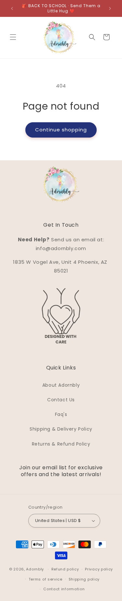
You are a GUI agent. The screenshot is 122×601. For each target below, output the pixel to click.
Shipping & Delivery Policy (61, 429)
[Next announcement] (110, 8)
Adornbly (35, 569)
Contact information (64, 589)
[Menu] (13, 37)
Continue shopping (61, 129)
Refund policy (65, 569)
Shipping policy (84, 579)
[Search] (92, 37)
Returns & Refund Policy (61, 444)
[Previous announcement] (12, 8)
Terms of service (45, 579)
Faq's (61, 414)
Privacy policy (99, 569)
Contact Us (61, 399)
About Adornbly (61, 385)
